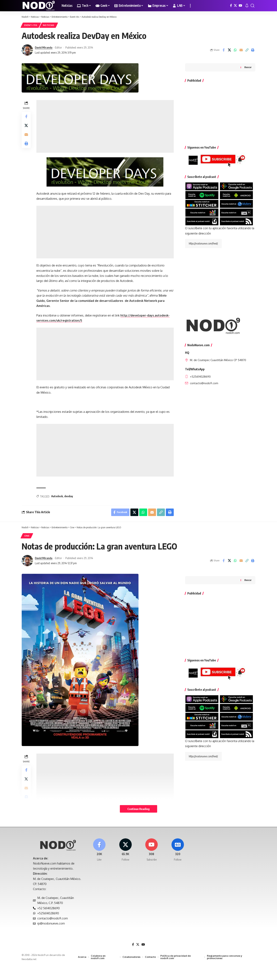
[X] (235, 5)
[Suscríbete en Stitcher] (202, 204)
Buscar (248, 67)
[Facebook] (231, 5)
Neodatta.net (29, 959)
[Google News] (177, 850)
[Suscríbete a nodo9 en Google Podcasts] (236, 186)
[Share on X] (229, 50)
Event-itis (30, 25)
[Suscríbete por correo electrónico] (202, 221)
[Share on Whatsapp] (235, 50)
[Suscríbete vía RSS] (236, 221)
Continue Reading (138, 809)
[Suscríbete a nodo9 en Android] (236, 195)
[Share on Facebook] (223, 50)
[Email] (241, 50)
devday (68, 496)
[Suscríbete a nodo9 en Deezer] (202, 212)
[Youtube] (151, 850)
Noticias (48, 25)
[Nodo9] (39, 5)
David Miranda (43, 47)
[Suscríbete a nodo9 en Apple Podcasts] (202, 186)
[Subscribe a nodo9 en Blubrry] (236, 204)
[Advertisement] (105, 126)
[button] (190, 5)
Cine (27, 535)
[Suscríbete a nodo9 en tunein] (236, 212)
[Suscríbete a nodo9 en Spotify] (202, 195)
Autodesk (57, 496)
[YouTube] (240, 5)
